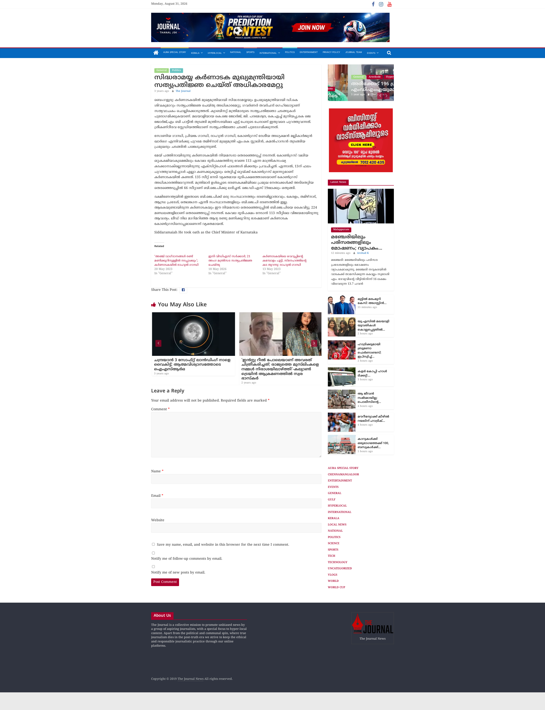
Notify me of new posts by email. (178, 573)
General (161, 70)
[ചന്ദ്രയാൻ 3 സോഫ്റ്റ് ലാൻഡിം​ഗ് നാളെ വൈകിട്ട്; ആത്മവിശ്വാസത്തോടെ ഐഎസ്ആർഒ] (189, 315)
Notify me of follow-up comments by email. (186, 559)
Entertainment (309, 52)
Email (157, 496)
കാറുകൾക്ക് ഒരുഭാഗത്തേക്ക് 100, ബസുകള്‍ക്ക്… (373, 443)
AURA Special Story (174, 52)
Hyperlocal (215, 53)
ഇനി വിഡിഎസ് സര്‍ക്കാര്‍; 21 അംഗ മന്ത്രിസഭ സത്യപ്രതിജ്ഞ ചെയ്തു (230, 261)
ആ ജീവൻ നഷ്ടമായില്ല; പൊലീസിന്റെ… (369, 398)
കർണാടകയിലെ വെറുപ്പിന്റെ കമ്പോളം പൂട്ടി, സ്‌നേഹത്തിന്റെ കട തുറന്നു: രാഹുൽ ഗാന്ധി (284, 261)
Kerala (195, 53)
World (333, 581)
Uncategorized (340, 568)
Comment (160, 409)
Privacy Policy (331, 52)
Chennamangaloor (343, 474)
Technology (337, 562)
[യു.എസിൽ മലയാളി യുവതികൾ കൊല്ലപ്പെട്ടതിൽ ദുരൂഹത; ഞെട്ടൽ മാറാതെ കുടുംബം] (342, 319)
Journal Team (353, 52)
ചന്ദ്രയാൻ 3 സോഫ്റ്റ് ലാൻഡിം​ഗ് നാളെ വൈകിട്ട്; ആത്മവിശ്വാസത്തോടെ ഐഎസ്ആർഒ (188, 365)
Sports (250, 52)
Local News (337, 525)
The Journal (183, 91)
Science (333, 543)
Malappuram (341, 229)
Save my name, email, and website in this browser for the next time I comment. (223, 545)
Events (371, 53)
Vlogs (332, 575)
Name (157, 471)
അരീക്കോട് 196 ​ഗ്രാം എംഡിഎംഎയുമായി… (358, 86)
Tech (331, 556)
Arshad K (363, 253)
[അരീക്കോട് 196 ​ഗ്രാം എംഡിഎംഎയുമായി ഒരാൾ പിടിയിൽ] (361, 66)
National (235, 52)
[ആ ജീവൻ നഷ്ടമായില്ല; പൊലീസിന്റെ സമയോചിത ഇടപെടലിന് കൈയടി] (342, 392)
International (268, 53)
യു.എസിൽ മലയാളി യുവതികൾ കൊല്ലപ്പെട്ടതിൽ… (373, 326)
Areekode (355, 77)
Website (157, 520)
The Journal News (191, 679)
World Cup (336, 587)
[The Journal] (156, 53)
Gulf (332, 499)
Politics (290, 52)
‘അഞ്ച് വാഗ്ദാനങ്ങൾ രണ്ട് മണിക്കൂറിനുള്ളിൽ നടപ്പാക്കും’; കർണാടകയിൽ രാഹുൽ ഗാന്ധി (176, 261)
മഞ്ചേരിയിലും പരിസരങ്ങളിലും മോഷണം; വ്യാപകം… (356, 242)
